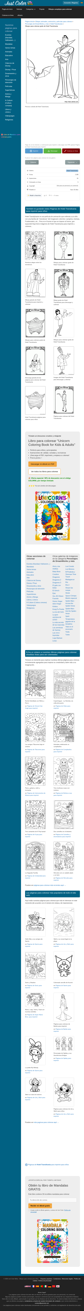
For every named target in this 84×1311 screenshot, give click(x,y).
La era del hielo (58, 612)
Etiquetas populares (46, 1279)
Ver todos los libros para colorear (44, 472)
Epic (54, 593)
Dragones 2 (57, 580)
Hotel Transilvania (56, 24)
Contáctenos (57, 1279)
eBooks (20, 15)
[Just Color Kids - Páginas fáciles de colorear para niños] (37, 1286)
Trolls (67, 632)
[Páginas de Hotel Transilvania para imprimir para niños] (26, 1164)
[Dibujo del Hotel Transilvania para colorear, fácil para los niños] (64, 337)
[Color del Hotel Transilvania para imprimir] (35, 297)
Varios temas (31, 569)
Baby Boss (56, 571)
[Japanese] (57, 1286)
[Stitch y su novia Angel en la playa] (64, 936)
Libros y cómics (32, 600)
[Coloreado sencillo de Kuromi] (64, 979)
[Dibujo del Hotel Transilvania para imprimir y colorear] (35, 375)
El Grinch (56, 590)
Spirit (67, 616)
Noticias (19, 9)
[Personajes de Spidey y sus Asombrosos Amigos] (64, 1050)
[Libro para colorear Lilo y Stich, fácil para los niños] (64, 1106)
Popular (41, 9)
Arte (28, 578)
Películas (30, 591)
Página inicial (29, 21)
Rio (66, 582)
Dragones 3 (57, 582)
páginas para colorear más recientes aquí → (50, 885)
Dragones (56, 577)
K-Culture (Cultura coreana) (37, 602)
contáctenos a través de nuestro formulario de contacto (42, 1301)
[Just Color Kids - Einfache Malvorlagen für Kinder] (49, 1286)
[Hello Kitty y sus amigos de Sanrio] (35, 936)
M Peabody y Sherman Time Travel (70, 574)
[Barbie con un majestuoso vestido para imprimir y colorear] (64, 1021)
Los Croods (69, 566)
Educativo (30, 575)
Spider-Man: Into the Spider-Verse (71, 611)
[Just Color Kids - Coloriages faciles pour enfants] (33, 1286)
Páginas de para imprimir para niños (48, 1164)
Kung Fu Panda (58, 609)
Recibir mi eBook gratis (40, 1206)
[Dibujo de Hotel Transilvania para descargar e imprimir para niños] (64, 413)
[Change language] (82, 3)
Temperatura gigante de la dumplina (70, 621)
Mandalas (30, 567)
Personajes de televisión (36, 589)
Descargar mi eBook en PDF (42, 464)
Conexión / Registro (71, 3)
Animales (30, 572)
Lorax (55, 641)
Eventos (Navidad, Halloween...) (38, 564)
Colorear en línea (7, 15)
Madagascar (69, 579)
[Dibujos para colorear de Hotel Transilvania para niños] (35, 337)
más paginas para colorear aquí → (46, 1122)
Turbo (67, 635)
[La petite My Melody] (35, 1064)
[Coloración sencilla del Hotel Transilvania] (64, 259)
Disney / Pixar (32, 583)
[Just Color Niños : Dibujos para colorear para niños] (19, 3)
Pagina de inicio (7, 9)
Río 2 (67, 585)
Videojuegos (31, 605)
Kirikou (55, 606)
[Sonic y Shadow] (35, 979)
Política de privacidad (45, 1280)
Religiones (31, 608)
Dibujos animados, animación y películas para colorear (53, 21)
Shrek (67, 593)
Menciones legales (67, 1279)
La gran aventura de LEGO (57, 617)
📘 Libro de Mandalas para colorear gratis (10, 136)
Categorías (29, 9)
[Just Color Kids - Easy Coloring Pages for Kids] (28, 1286)
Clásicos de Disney (34, 580)
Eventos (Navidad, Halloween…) (10, 37)
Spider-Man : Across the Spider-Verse (70, 603)
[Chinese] (53, 1286)
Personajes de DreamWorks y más (37, 24)
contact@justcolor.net (42, 1303)
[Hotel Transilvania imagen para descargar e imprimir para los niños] (64, 297)
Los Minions (69, 569)
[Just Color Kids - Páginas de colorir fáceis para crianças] (41, 1286)
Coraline (56, 574)
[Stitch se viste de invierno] (35, 1091)
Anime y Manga (32, 597)
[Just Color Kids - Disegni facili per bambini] (45, 1286)
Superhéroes (31, 594)
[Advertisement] (52, 125)
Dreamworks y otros (34, 586)
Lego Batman (57, 638)
